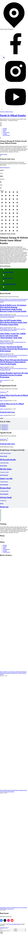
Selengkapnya (4, 425)
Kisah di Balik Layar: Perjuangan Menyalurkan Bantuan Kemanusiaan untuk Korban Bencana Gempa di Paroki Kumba (13, 308)
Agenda (5, 133)
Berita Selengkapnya (5, 167)
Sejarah (4, 129)
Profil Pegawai (6, 135)
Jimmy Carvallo (3, 314)
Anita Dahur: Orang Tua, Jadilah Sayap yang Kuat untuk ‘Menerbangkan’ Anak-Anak (13, 336)
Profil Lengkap (3, 154)
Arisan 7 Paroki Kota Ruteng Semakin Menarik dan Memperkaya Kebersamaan (14, 349)
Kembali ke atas (4, 927)
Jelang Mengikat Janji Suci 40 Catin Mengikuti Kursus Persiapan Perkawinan (14, 375)
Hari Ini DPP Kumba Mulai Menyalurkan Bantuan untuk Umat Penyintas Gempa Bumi (13, 322)
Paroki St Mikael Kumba (13, 115)
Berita (4, 131)
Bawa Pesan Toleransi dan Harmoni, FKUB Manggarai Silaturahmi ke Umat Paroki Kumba (14, 362)
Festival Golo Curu (7, 412)
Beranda (5, 128)
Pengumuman (6, 132)
